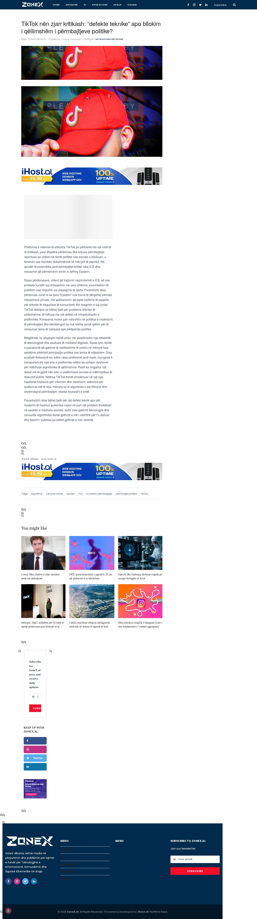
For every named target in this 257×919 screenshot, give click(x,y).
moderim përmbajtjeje (99, 493)
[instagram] (35, 749)
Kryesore (72, 4)
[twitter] (25, 881)
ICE (80, 493)
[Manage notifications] (8, 911)
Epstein (71, 493)
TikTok (144, 493)
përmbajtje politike (126, 493)
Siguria (132, 4)
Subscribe (220, 5)
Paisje (118, 4)
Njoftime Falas (158, 912)
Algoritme (36, 493)
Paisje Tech (68, 871)
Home (56, 4)
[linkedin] (35, 767)
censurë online (54, 493)
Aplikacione (99, 4)
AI (85, 4)
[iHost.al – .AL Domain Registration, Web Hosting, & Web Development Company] (35, 789)
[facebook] (35, 741)
